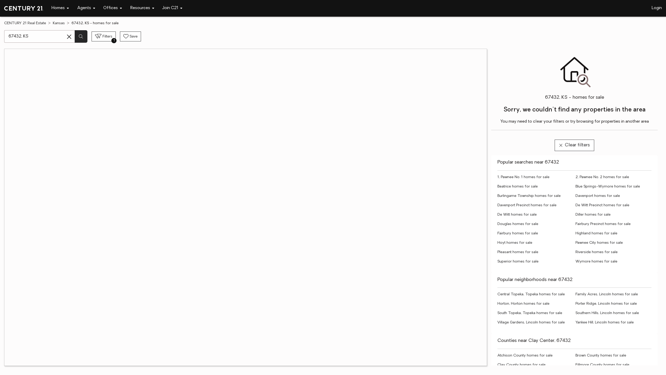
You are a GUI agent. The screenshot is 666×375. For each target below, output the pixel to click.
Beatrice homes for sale (517, 187)
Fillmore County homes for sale (602, 365)
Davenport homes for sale (597, 196)
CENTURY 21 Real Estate (25, 23)
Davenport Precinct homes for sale (526, 205)
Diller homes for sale (593, 215)
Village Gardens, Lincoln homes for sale (531, 322)
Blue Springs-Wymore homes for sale (607, 187)
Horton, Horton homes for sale (523, 304)
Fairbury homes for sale (517, 233)
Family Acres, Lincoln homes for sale (606, 294)
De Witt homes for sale (517, 215)
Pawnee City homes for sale (599, 243)
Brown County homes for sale (600, 356)
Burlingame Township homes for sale (529, 196)
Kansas (59, 23)
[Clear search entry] (69, 36)
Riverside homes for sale (596, 252)
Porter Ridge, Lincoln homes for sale (606, 304)
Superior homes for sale (518, 262)
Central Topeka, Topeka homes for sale (531, 294)
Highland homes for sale (596, 233)
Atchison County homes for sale (525, 356)
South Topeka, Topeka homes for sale (529, 313)
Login (657, 8)
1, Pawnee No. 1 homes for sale (523, 177)
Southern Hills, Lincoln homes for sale (607, 313)
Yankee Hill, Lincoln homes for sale (604, 322)
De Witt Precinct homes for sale (602, 205)
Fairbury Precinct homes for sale (603, 224)
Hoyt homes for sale (514, 243)
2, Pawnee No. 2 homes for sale (602, 177)
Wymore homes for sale (596, 262)
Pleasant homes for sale (517, 252)
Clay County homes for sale (521, 365)
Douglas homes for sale (517, 224)
